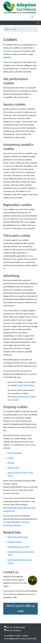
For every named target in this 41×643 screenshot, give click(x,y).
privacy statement (14, 51)
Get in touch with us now (20, 608)
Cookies (25, 636)
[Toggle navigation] (38, 23)
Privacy (18, 636)
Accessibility (9, 636)
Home (7, 29)
